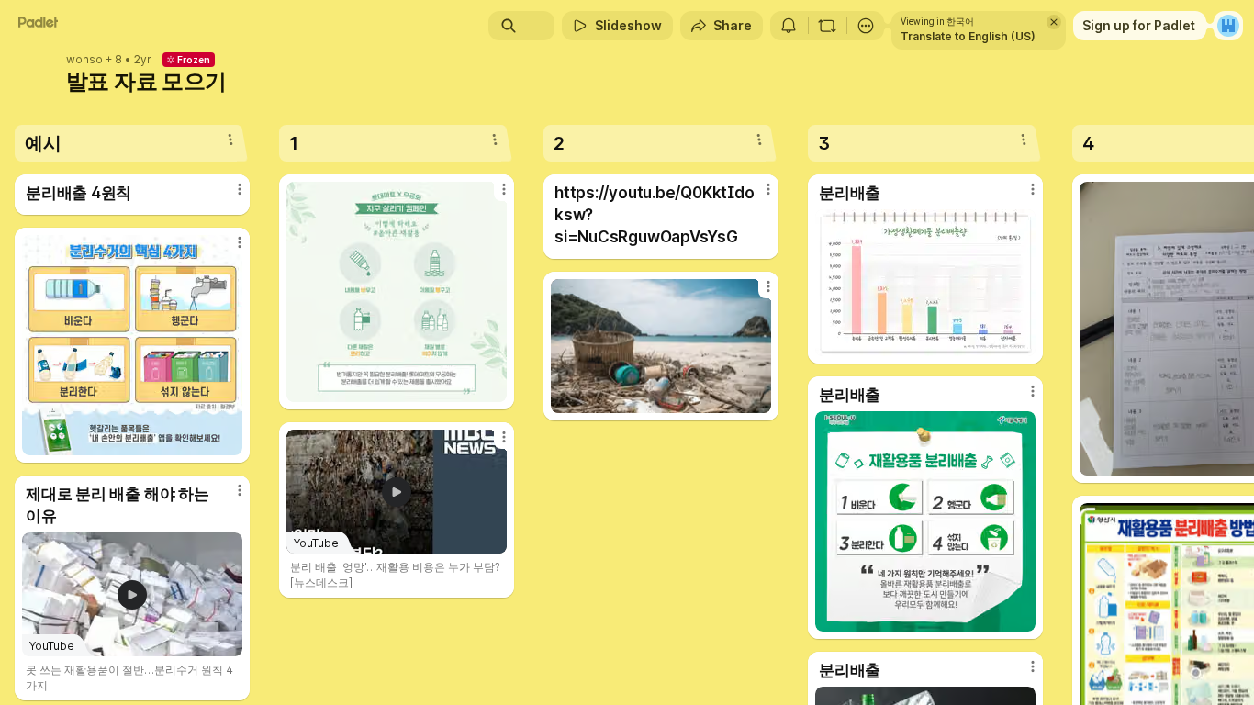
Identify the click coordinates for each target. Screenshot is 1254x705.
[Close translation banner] (1054, 22)
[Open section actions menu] (230, 139)
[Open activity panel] (788, 25)
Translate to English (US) (968, 36)
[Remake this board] (827, 25)
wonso (84, 59)
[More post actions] (240, 189)
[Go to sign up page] (1228, 25)
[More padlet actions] (865, 25)
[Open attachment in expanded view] (132, 345)
